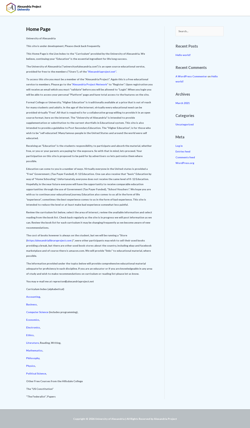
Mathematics (34, 350)
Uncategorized (185, 124)
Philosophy (32, 358)
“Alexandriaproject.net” (101, 71)
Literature (32, 342)
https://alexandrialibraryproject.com (49, 240)
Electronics (33, 327)
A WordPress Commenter (191, 76)
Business (31, 304)
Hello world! (183, 54)
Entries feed (183, 151)
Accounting (33, 296)
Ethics (30, 335)
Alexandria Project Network (89, 84)
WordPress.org (185, 162)
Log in (179, 145)
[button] (239, 8)
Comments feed (185, 157)
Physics (30, 365)
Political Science (36, 373)
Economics (32, 319)
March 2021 (183, 103)
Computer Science (37, 312)
